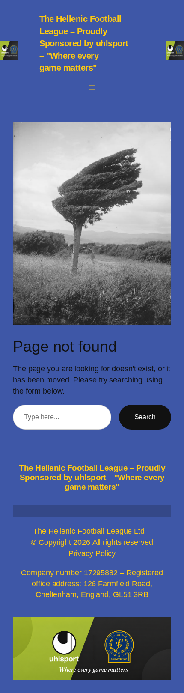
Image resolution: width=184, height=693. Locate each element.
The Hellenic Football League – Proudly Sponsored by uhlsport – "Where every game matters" (83, 43)
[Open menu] (92, 87)
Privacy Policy (92, 553)
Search (145, 417)
